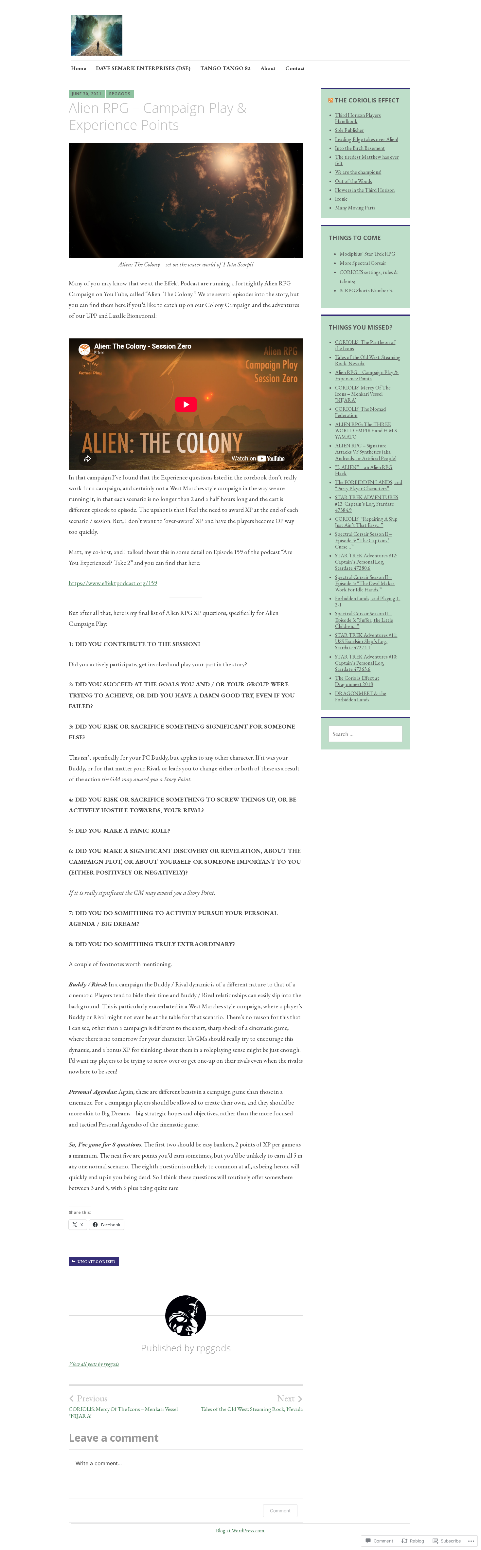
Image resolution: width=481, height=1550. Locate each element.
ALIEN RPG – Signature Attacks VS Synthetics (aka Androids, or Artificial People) (366, 451)
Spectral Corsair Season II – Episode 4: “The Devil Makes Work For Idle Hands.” (365, 583)
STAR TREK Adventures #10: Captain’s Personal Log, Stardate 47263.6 (366, 663)
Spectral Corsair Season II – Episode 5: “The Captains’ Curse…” (363, 540)
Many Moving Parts (355, 207)
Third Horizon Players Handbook (358, 118)
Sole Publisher (349, 130)
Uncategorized (97, 1261)
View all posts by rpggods (94, 1363)
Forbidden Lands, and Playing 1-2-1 (367, 601)
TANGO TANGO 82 (225, 68)
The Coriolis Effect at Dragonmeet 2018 (357, 681)
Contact (295, 68)
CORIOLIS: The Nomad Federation (360, 412)
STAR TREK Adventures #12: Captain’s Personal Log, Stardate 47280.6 (366, 561)
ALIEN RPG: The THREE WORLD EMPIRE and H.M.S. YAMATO (366, 430)
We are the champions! (358, 172)
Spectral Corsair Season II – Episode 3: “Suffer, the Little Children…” (364, 619)
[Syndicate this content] (331, 100)
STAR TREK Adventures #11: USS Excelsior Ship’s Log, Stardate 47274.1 (366, 641)
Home (78, 68)
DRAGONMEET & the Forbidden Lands (360, 696)
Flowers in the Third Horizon (365, 190)
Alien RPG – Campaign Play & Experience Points (367, 375)
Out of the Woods (353, 181)
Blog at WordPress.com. (240, 1530)
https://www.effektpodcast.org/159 (113, 583)
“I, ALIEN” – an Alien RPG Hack (363, 470)
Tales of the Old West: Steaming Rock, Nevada (252, 1403)
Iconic (341, 198)
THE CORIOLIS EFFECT (367, 100)
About (268, 68)
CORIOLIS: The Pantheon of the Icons (365, 345)
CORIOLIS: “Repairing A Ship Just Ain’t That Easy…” (366, 522)
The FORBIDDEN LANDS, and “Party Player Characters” (368, 485)
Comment (280, 1510)
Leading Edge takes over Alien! (366, 139)
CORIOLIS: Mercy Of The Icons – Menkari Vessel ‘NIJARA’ (123, 1406)
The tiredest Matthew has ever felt (367, 160)
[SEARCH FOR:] (365, 734)
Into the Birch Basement (360, 148)
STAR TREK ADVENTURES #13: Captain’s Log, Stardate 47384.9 (366, 503)
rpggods (120, 94)
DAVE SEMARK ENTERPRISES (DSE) (143, 68)
